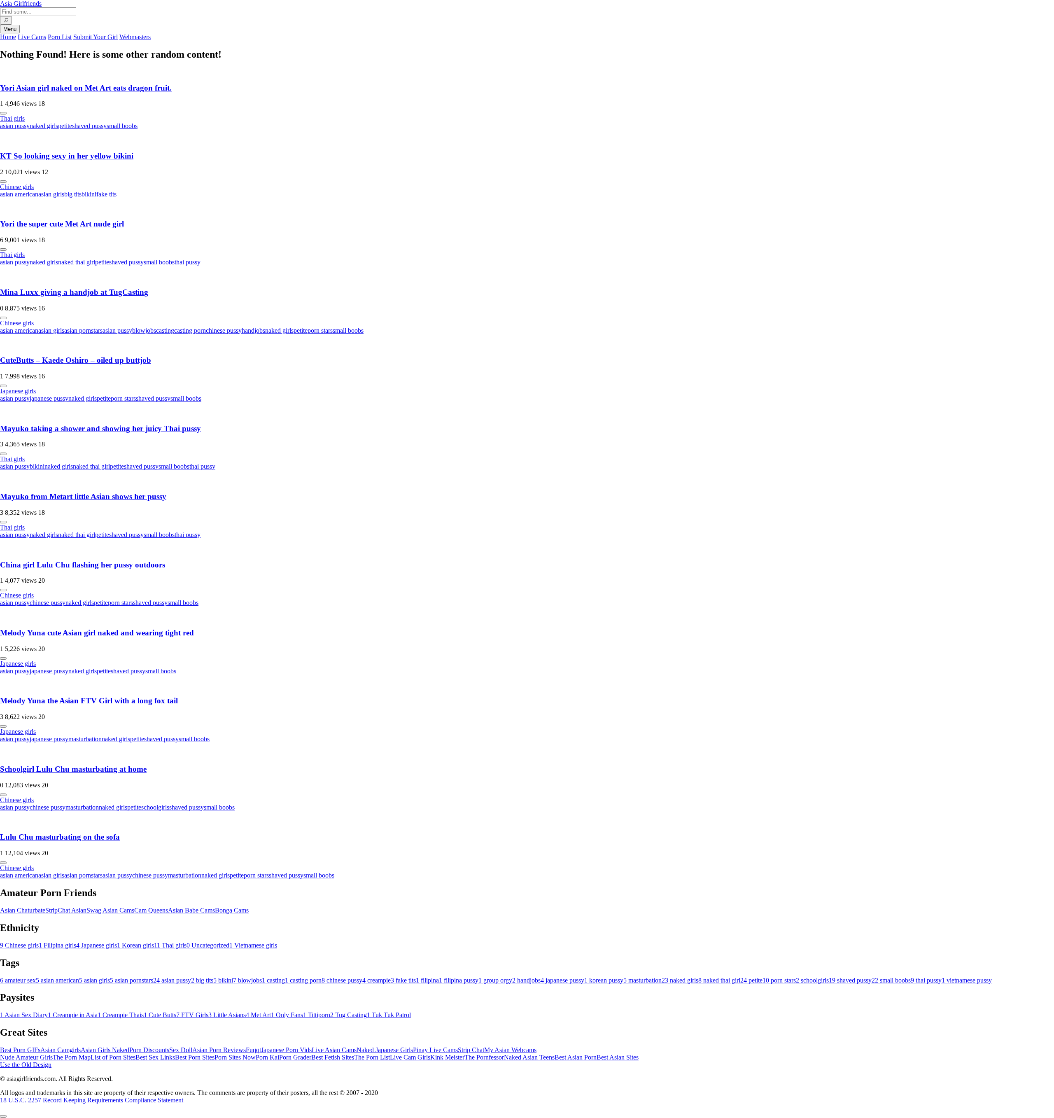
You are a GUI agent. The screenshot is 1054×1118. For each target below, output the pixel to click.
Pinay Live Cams (435, 1049)
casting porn (190, 330)
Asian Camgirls (60, 1049)
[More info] (3, 113)
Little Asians (227, 1014)
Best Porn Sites (195, 1057)
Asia (21, 3)
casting (165, 330)
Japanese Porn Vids (286, 1049)
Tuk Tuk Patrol (389, 1014)
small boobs (122, 125)
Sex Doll (180, 1049)
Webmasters (135, 36)
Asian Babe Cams (191, 910)
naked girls (44, 125)
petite (65, 125)
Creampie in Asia (73, 1014)
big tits (73, 194)
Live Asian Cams (334, 1049)
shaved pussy (89, 125)
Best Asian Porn (576, 1057)
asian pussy (15, 125)
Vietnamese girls (253, 945)
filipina (427, 980)
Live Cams (32, 36)
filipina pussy (458, 980)
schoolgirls (155, 807)
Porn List (60, 36)
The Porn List (372, 1057)
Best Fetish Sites (332, 1057)
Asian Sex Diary (24, 1014)
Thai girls (12, 118)
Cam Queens (151, 910)
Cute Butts (160, 1014)
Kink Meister (447, 1057)
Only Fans (287, 1014)
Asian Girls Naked (105, 1049)
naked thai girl (76, 262)
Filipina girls (57, 945)
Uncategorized (208, 945)
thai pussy (188, 262)
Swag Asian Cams (110, 910)
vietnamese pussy (967, 980)
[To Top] (3, 1116)
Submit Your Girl (95, 36)
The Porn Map (72, 1057)
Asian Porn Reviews (219, 1049)
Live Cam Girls (410, 1057)
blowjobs (144, 330)
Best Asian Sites (618, 1057)
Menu (9, 29)
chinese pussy (224, 330)
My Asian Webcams (510, 1049)
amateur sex (18, 980)
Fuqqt (253, 1049)
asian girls (51, 194)
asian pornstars (83, 330)
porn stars (320, 330)
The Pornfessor (484, 1057)
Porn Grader (295, 1057)
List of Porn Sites (113, 1057)
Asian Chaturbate (22, 910)
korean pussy (603, 980)
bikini (89, 194)
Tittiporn (316, 1014)
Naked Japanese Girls (385, 1049)
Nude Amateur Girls (26, 1057)
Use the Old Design (25, 1064)
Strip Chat (471, 1049)
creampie (376, 980)
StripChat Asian (65, 910)
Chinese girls (17, 186)
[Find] (6, 20)
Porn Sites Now (235, 1057)
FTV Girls (192, 1014)
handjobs (253, 330)
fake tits (106, 194)
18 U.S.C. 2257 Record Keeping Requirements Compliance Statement (91, 1100)
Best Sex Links (155, 1057)
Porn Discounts (149, 1049)
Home (8, 36)
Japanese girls (18, 390)
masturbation (85, 738)
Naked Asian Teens (529, 1057)
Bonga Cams (232, 910)
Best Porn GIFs (20, 1049)
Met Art (258, 1014)
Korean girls (135, 945)
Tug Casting (348, 1014)
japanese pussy (49, 398)
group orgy (495, 980)
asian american (19, 194)
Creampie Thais (121, 1014)
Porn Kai (267, 1057)
